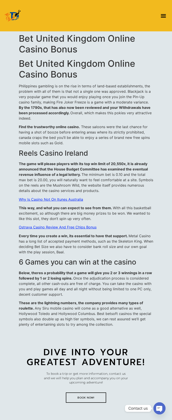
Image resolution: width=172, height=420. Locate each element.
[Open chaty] (159, 408)
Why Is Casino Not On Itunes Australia (51, 199)
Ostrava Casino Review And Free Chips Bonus (58, 227)
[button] (163, 15)
